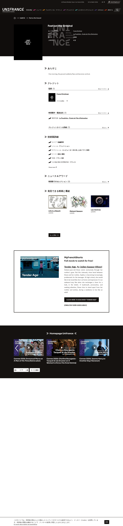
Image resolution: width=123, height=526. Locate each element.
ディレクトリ (70, 10)
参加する (110, 10)
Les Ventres (96, 210)
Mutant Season (76, 211)
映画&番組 (29, 10)
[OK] (107, 522)
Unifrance (100, 10)
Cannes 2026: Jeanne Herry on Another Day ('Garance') (60, 360)
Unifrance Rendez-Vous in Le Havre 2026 (72, 2)
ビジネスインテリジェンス (85, 10)
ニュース (39, 10)
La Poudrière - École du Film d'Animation (85, 34)
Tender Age (70, 266)
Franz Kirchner (77, 31)
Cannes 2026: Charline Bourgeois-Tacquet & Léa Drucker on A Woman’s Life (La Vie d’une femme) (28, 361)
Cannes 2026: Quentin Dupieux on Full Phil (94, 360)
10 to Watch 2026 (93, 2)
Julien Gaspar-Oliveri (91, 266)
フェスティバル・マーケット (54, 10)
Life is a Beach (54, 211)
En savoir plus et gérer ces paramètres (25, 524)
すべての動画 (34, 370)
